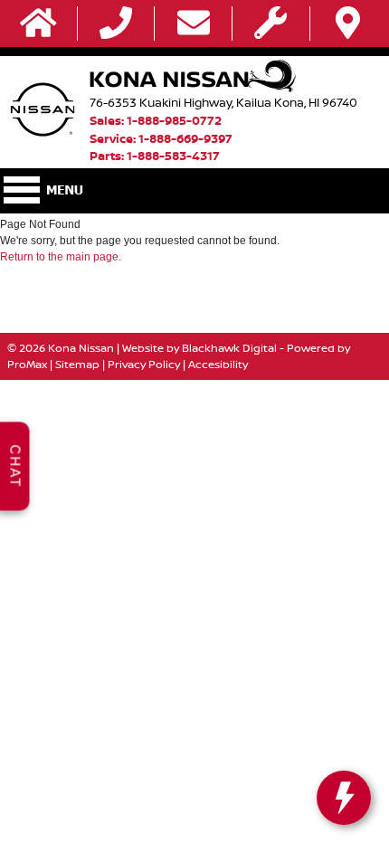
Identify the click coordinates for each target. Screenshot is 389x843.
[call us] (116, 24)
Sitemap (77, 364)
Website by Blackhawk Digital (199, 347)
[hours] (270, 24)
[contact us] (193, 24)
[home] (38, 24)
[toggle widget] (344, 798)
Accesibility (218, 364)
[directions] (348, 24)
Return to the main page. (60, 257)
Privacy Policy (144, 364)
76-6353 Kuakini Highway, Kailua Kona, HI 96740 (223, 102)
